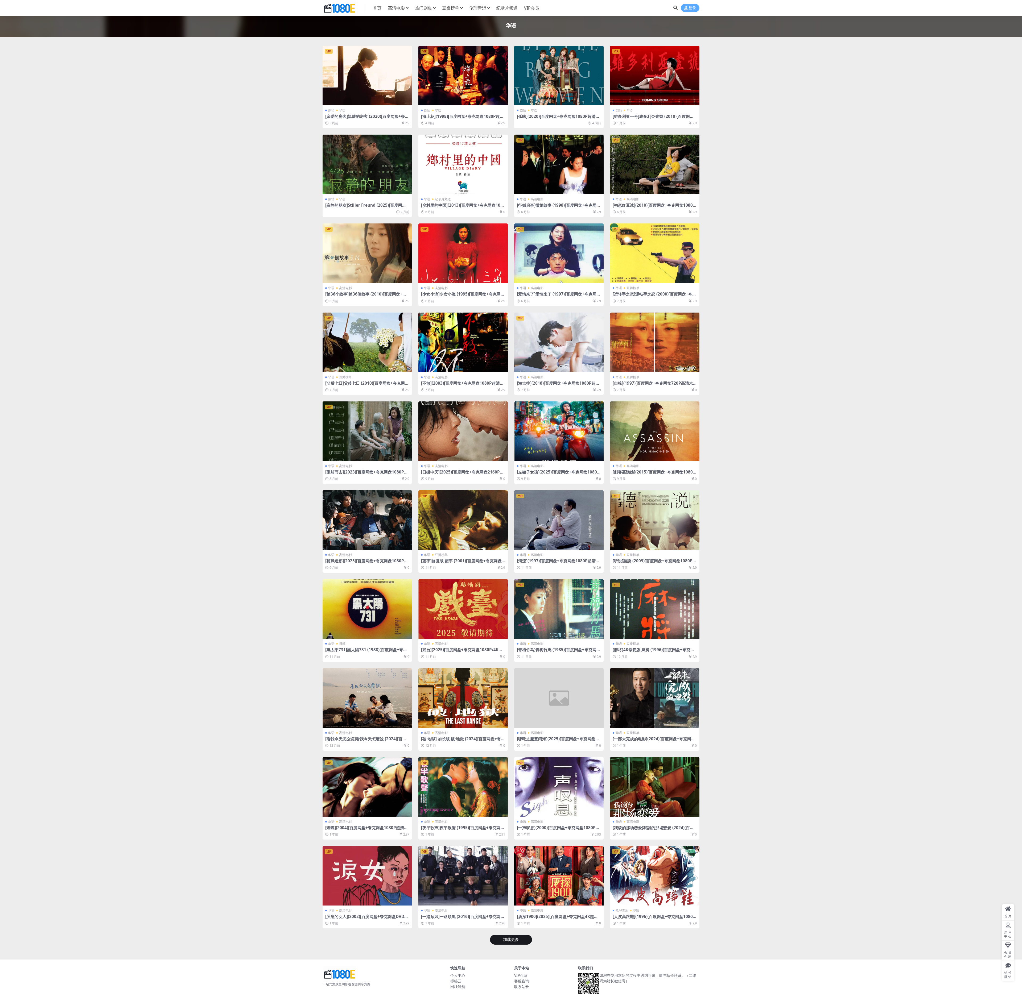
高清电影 (396, 8)
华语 (342, 110)
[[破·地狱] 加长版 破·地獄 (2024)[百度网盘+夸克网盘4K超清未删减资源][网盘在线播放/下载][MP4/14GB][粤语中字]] (463, 698)
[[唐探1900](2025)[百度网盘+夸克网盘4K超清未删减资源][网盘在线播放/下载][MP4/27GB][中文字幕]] (559, 876)
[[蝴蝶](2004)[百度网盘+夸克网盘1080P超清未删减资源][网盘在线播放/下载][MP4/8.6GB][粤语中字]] (367, 787)
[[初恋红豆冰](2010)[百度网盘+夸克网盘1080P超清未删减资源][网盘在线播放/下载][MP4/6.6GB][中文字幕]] (654, 164)
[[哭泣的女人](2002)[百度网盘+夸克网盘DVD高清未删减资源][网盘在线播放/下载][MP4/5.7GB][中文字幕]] (367, 876)
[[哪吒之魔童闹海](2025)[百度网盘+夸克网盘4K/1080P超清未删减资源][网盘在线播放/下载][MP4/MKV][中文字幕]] (559, 698)
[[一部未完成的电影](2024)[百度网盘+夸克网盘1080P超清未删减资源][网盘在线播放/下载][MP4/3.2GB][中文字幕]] (654, 698)
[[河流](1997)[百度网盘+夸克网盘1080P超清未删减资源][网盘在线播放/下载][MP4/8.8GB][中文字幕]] (559, 520)
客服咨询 (521, 980)
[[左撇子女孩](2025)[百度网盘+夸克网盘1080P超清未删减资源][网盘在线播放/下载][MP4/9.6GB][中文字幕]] (559, 431)
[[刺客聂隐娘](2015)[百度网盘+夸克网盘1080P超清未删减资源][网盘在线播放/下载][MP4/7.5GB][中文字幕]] (654, 431)
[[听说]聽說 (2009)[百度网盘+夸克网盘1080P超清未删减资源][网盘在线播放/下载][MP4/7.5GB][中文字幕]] (654, 520)
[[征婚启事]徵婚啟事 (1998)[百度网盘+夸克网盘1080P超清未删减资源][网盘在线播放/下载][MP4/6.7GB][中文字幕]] (559, 164)
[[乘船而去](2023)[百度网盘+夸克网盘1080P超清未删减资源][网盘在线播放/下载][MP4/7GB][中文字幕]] (367, 431)
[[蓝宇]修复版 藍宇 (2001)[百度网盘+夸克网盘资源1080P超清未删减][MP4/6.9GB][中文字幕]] (463, 520)
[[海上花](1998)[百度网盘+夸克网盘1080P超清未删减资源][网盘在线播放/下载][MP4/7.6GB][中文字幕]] (463, 75)
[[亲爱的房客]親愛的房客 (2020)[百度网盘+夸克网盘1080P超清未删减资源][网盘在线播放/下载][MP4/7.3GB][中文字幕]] (367, 75)
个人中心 (457, 975)
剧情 (331, 110)
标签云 (455, 980)
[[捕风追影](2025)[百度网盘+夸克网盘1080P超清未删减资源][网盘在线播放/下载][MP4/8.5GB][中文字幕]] (367, 520)
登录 (692, 8)
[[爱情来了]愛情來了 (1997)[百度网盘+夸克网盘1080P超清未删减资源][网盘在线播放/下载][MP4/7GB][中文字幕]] (559, 253)
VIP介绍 (520, 975)
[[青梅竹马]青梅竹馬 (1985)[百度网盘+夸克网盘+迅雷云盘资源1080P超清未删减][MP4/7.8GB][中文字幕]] (559, 609)
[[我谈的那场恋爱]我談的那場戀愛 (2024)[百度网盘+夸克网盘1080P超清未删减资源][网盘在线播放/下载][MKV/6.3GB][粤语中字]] (654, 787)
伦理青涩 (477, 8)
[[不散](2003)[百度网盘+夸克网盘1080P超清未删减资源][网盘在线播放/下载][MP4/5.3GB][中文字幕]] (463, 342)
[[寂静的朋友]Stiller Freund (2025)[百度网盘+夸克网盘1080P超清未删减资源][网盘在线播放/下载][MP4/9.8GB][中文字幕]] (367, 164)
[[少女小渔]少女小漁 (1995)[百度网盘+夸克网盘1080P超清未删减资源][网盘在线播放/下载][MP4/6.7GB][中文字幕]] (463, 253)
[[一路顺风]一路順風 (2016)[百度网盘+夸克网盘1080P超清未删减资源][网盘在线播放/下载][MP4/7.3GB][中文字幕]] (463, 876)
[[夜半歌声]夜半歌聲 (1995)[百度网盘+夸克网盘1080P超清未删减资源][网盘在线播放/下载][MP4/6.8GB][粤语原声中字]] (463, 787)
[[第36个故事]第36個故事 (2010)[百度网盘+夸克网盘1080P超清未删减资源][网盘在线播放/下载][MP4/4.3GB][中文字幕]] (367, 253)
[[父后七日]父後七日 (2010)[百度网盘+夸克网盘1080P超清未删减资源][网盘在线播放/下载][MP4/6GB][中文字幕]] (367, 342)
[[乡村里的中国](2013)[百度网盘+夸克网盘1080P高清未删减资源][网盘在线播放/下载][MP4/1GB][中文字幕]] (463, 164)
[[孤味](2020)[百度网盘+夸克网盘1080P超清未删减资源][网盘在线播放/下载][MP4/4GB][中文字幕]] (559, 75)
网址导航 (457, 986)
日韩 (342, 643)
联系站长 (521, 986)
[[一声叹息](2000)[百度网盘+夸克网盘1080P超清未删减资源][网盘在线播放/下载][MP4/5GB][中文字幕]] (559, 787)
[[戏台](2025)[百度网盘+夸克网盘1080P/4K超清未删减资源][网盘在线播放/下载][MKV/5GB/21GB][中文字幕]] (463, 609)
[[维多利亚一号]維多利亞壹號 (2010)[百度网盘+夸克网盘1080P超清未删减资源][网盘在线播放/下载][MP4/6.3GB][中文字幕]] (654, 75)
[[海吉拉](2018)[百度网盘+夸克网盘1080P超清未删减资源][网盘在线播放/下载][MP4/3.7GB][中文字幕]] (559, 342)
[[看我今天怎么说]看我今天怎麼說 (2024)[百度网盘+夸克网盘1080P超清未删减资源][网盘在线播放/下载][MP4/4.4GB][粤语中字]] (367, 698)
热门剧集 (423, 8)
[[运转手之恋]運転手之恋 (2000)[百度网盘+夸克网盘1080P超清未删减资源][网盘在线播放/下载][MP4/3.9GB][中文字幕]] (654, 253)
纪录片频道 (507, 8)
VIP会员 (531, 8)
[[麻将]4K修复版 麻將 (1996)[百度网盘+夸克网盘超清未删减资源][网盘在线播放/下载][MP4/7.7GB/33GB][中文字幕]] (654, 609)
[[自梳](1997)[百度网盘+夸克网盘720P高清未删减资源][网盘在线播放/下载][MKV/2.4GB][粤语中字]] (654, 342)
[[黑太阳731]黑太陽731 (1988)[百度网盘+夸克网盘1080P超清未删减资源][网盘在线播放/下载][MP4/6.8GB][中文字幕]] (367, 609)
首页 (377, 8)
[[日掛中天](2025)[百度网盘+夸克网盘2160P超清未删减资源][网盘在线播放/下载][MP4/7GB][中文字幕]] (463, 431)
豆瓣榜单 (450, 8)
